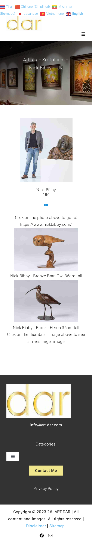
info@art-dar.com (46, 425)
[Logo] (24, 18)
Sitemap (57, 525)
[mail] (50, 535)
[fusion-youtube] (46, 205)
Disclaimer (36, 525)
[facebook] (42, 535)
